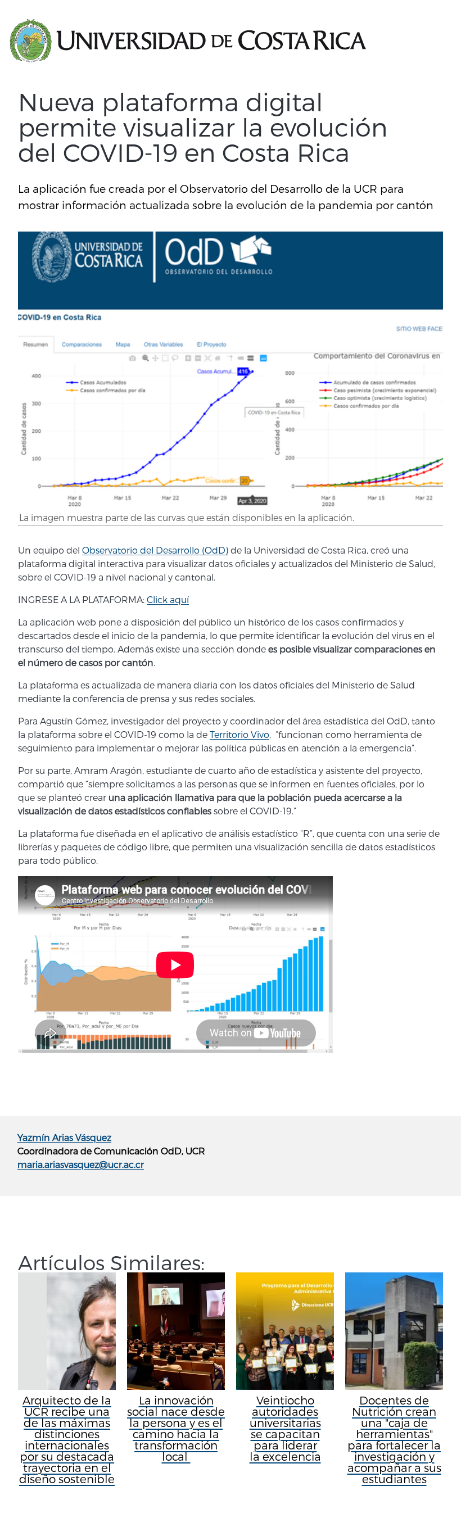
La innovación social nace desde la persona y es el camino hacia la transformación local (176, 1428)
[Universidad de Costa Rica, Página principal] (187, 41)
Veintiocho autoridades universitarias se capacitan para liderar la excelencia (285, 1428)
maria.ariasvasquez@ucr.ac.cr (80, 1164)
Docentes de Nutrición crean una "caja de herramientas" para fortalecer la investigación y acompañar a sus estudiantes (394, 1439)
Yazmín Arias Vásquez (64, 1137)
